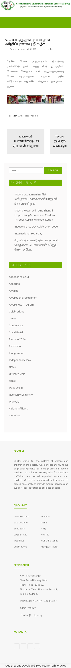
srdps (50, 49)
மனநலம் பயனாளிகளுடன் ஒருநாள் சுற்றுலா (26, 141)
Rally (43, 529)
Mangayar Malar (49, 547)
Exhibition (15, 346)
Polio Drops (16, 388)
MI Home (45, 517)
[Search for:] (26, 170)
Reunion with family (21, 395)
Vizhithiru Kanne (49, 541)
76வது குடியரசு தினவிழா (60, 141)
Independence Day (20, 360)
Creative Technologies (52, 665)
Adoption (14, 284)
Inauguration (16, 353)
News (12, 367)
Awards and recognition (23, 298)
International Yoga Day (28, 233)
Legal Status (20, 535)
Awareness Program (28, 116)
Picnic (44, 523)
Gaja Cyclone (20, 523)
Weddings (19, 541)
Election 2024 (17, 339)
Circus (12, 318)
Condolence (16, 325)
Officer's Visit (17, 374)
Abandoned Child (19, 277)
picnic (12, 381)
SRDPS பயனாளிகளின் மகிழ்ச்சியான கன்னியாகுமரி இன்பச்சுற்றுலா (36, 199)
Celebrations (16, 311)
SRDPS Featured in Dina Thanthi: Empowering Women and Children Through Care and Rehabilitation (34, 215)
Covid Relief (16, 332)
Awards (13, 291)
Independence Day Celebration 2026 (36, 226)
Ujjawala (14, 401)
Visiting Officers (18, 408)
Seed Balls (19, 529)
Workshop (15, 415)
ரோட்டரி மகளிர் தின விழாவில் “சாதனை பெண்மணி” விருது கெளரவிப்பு (36, 245)
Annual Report (21, 517)
